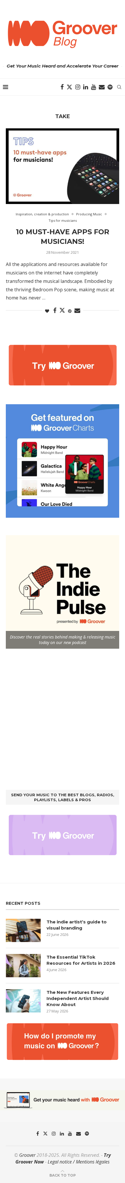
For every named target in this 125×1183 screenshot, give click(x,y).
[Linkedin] (85, 87)
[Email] (102, 87)
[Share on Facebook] (54, 311)
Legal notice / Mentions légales (79, 1162)
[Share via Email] (77, 311)
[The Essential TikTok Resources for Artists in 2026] (23, 965)
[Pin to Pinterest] (70, 311)
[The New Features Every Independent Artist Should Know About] (23, 1000)
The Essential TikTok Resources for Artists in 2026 (81, 960)
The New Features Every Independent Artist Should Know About (78, 998)
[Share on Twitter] (62, 310)
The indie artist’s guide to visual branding (77, 925)
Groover (27, 1155)
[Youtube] (93, 87)
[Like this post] (47, 311)
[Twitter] (69, 87)
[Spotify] (110, 87)
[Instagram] (77, 87)
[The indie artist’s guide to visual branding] (23, 930)
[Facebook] (62, 87)
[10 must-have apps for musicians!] (62, 166)
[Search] (119, 87)
